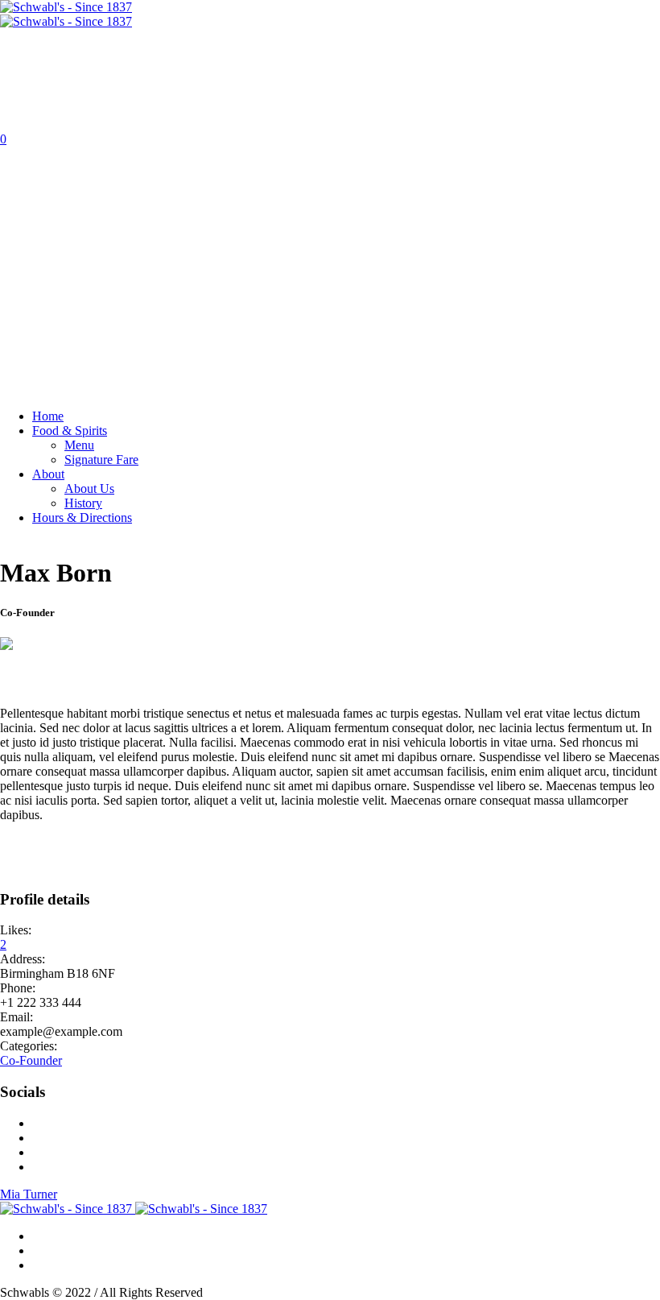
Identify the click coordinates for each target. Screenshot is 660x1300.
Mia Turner (28, 1194)
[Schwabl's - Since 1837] (66, 14)
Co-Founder (31, 1060)
